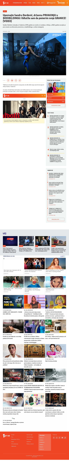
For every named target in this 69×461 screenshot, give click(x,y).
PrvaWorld (42, 442)
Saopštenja (29, 441)
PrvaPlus (42, 437)
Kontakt (12, 434)
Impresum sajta (29, 434)
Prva (12, 437)
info (4, 245)
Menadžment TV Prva (15, 439)
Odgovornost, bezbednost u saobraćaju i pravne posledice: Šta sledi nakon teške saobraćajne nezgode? (56, 201)
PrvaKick (41, 444)
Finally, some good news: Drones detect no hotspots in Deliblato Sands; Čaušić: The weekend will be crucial (58, 250)
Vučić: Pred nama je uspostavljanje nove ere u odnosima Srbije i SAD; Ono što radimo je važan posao (9, 250)
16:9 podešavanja (14, 443)
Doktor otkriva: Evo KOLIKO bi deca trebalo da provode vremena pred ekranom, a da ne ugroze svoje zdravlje (56, 192)
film (30, 2)
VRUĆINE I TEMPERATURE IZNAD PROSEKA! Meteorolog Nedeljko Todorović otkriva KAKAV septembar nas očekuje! (56, 175)
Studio (12, 441)
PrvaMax (41, 440)
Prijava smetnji (29, 439)
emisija (25, 2)
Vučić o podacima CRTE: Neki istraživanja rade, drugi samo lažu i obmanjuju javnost (42, 250)
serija (33, 2)
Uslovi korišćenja (30, 437)
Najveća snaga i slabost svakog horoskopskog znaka (57, 150)
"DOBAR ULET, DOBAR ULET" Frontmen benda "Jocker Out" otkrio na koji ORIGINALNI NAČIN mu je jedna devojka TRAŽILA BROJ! (56, 211)
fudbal (21, 245)
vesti (42, 2)
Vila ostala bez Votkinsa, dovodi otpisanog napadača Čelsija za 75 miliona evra (26, 250)
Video (38, 2)
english (53, 245)
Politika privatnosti (30, 443)
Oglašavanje (13, 446)
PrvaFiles (42, 449)
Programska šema (17, 2)
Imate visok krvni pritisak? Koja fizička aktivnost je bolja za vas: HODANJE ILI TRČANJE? (56, 184)
